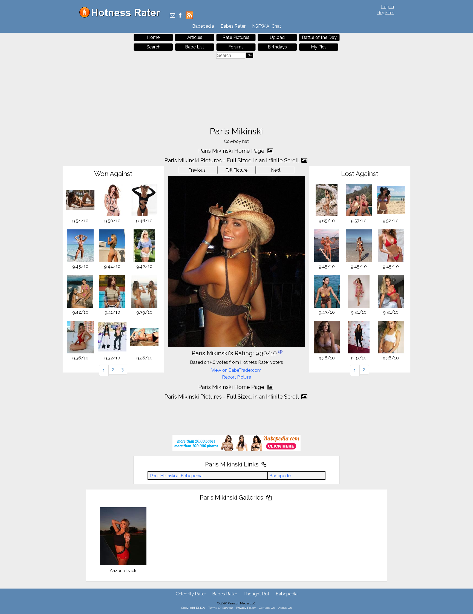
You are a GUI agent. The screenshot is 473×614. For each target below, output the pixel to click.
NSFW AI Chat (266, 26)
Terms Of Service (220, 608)
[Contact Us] (172, 15)
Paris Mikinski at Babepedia (176, 475)
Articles (194, 37)
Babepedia (203, 26)
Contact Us (267, 608)
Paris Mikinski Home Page (232, 151)
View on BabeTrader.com (236, 370)
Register (385, 12)
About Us (285, 608)
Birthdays (277, 47)
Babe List (194, 47)
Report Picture (236, 377)
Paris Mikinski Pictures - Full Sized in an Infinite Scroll (232, 160)
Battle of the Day (319, 37)
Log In (387, 6)
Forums (236, 47)
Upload (277, 37)
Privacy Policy (246, 608)
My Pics (319, 47)
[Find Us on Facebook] (180, 15)
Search (153, 47)
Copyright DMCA (193, 608)
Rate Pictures (236, 37)
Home (153, 37)
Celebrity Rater (191, 593)
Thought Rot (256, 593)
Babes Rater (233, 26)
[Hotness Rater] (122, 16)
